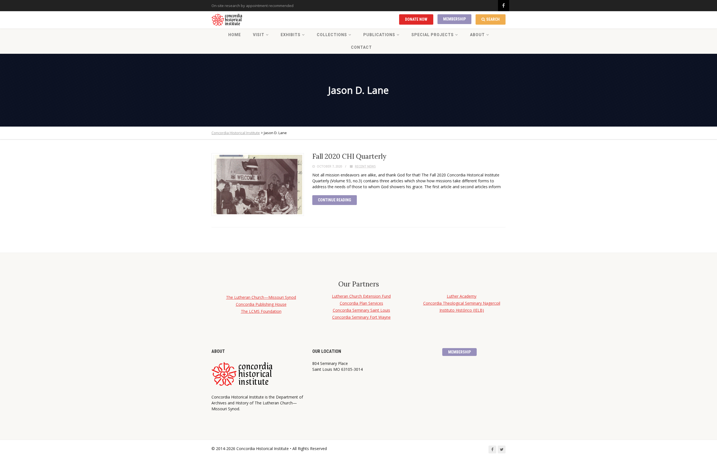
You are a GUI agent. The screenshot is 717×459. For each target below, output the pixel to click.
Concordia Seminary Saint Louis (361, 310)
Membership (454, 19)
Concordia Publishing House (261, 304)
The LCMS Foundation (261, 311)
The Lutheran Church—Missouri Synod (261, 297)
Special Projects (432, 34)
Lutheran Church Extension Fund (361, 296)
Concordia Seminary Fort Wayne (361, 317)
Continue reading (334, 200)
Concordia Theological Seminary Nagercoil (461, 303)
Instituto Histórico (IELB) (461, 310)
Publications (379, 34)
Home (234, 34)
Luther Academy (461, 296)
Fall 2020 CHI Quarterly (349, 156)
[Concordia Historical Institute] (227, 20)
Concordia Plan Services (361, 303)
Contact (361, 47)
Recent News (365, 166)
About (477, 34)
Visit (258, 34)
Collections (332, 34)
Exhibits (291, 34)
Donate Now (416, 19)
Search (493, 19)
